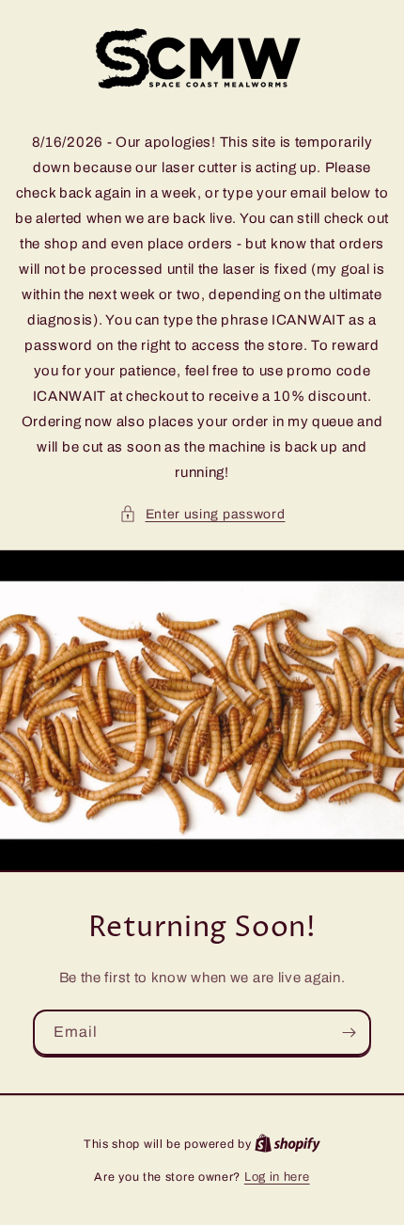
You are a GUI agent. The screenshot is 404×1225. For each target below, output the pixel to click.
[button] (202, 514)
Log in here (277, 1177)
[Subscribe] (348, 1033)
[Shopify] (287, 1144)
